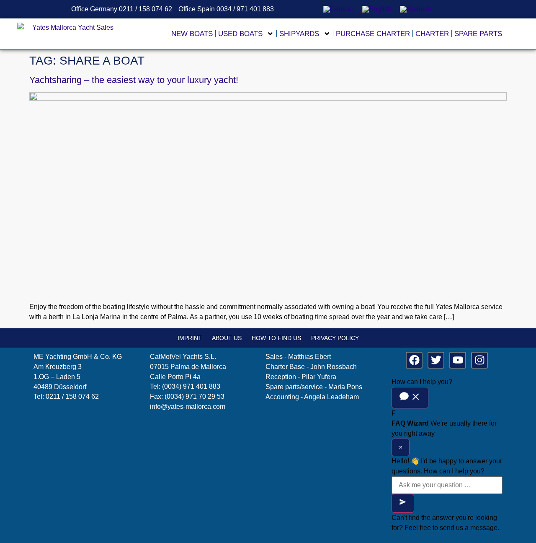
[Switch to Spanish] (416, 9)
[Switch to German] (338, 9)
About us (227, 338)
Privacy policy (335, 338)
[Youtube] (457, 360)
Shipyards (299, 34)
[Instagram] (479, 360)
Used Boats (240, 34)
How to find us (276, 338)
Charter (432, 34)
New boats (192, 34)
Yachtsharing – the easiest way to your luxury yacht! (133, 80)
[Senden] (403, 503)
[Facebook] (414, 360)
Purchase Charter (373, 34)
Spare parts (478, 34)
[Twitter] (436, 360)
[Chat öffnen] (410, 397)
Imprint (190, 338)
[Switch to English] (377, 9)
